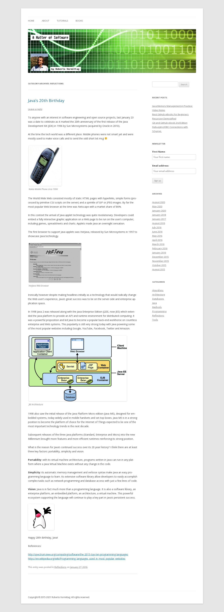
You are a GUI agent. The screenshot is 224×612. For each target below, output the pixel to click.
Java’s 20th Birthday (46, 100)
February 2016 (159, 248)
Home (31, 20)
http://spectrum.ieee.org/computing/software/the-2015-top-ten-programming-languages (78, 554)
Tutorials (62, 20)
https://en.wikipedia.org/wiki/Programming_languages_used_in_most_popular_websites (76, 558)
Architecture (158, 294)
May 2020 (157, 206)
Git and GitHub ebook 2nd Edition (169, 122)
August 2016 (158, 223)
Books (79, 20)
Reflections (60, 567)
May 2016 (157, 235)
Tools (155, 319)
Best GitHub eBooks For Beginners (170, 114)
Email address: (160, 165)
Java (154, 303)
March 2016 (158, 244)
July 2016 (156, 227)
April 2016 (157, 240)
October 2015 (159, 265)
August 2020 (158, 202)
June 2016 (157, 231)
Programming (159, 311)
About (45, 20)
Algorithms (157, 290)
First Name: (159, 151)
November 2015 (160, 261)
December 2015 (160, 256)
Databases (158, 298)
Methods (157, 307)
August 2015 (158, 269)
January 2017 (159, 219)
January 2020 (159, 210)
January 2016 (159, 252)
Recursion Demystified (164, 118)
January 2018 (159, 214)
